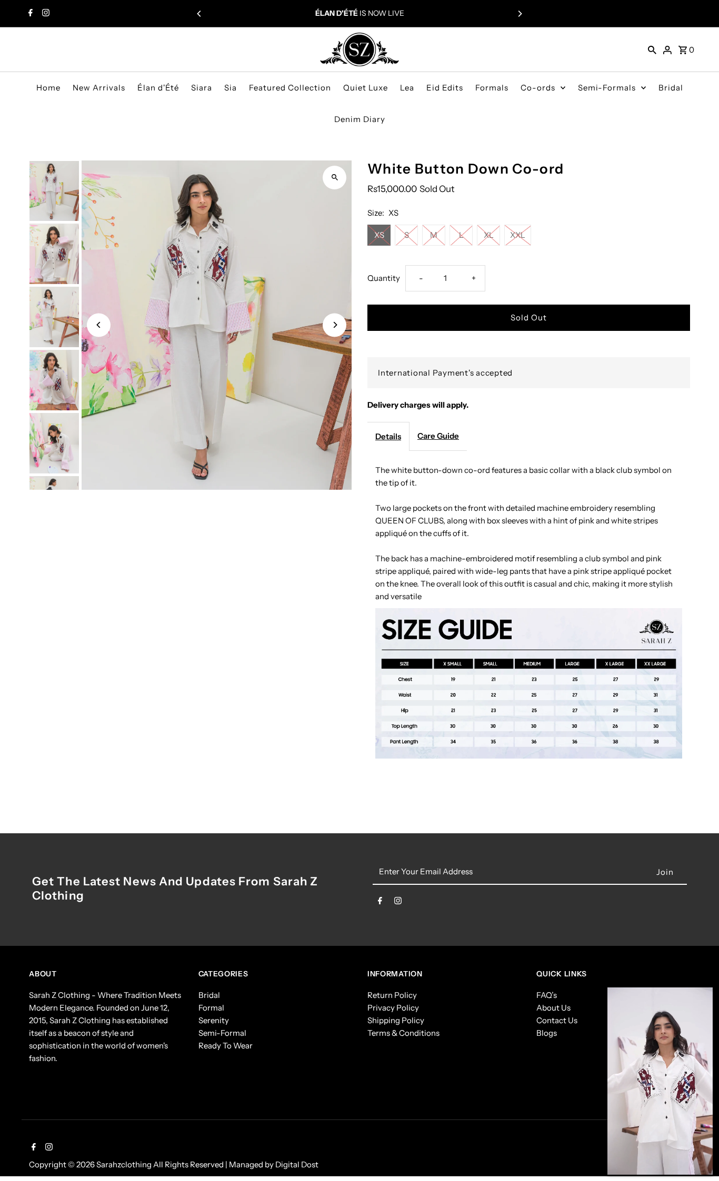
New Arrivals (99, 88)
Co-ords (538, 88)
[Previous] (199, 14)
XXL (517, 235)
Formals (491, 88)
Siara (201, 88)
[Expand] (621, 1001)
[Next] (519, 14)
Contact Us (556, 1020)
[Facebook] (29, 13)
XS (379, 235)
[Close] (699, 1001)
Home (48, 88)
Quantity (383, 278)
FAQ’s (546, 995)
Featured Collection (290, 88)
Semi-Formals (607, 88)
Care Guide (438, 436)
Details (388, 436)
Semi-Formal (222, 1033)
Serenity (213, 1020)
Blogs (546, 1033)
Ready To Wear (225, 1046)
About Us (553, 1008)
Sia (230, 88)
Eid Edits (444, 88)
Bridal (670, 88)
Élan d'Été (158, 88)
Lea (407, 88)
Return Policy (392, 995)
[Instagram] (44, 13)
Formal (211, 1008)
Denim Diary (359, 119)
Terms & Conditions (403, 1033)
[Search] (652, 49)
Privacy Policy (393, 1008)
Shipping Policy (395, 1020)
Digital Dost (296, 1164)
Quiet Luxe (365, 88)
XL (489, 235)
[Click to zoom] (334, 177)
